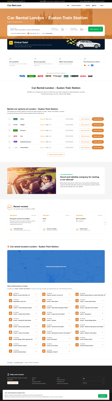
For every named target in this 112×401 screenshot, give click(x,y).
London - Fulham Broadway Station (22, 307)
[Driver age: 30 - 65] (28, 33)
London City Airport (52, 338)
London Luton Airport (52, 344)
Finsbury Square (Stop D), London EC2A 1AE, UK (92, 294)
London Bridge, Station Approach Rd (23, 338)
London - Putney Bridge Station (88, 319)
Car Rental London (18, 362)
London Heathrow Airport (20, 344)
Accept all (102, 396)
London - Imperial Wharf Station (21, 313)
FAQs (33, 379)
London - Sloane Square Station (21, 326)
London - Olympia (51, 319)
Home (11, 362)
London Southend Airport (86, 344)
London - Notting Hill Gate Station (22, 319)
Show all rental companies (56, 154)
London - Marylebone (85, 313)
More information (85, 119)
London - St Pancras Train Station (55, 326)
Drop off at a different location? (18, 33)
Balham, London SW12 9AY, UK (21, 294)
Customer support (76, 5)
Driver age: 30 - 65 (34, 33)
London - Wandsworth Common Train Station (58, 332)
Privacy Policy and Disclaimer (39, 383)
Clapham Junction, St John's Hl (55, 294)
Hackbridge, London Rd (19, 300)
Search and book (98, 119)
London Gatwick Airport (86, 338)
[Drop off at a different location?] (10, 33)
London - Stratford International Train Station (91, 326)
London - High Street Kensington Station (57, 307)
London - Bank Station (52, 300)
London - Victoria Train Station (21, 332)
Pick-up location (13, 28)
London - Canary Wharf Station (88, 300)
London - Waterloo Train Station (88, 332)
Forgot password (61, 379)
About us (34, 377)
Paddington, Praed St (52, 351)
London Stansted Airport (19, 351)
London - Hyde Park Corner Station (89, 307)
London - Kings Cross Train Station (56, 313)
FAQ (68, 5)
